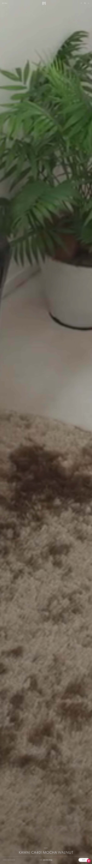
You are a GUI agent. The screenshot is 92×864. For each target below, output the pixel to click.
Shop (83, 859)
